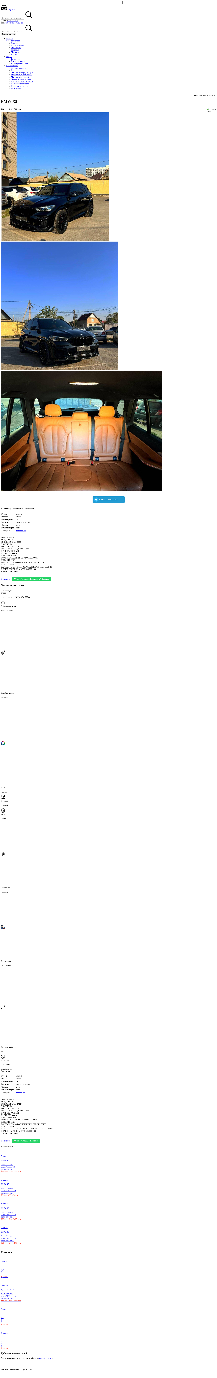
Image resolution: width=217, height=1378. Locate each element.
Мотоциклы (16, 52)
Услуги (9, 57)
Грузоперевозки (18, 61)
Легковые (15, 43)
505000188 (20, 1092)
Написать (34, 1141)
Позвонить (5, 579)
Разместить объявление (109, 2)
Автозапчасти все (18, 68)
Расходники (16, 88)
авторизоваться (45, 1358)
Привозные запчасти (20, 84)
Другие (14, 54)
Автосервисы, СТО (19, 63)
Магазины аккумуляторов (22, 72)
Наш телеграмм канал (108, 499)
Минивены (16, 47)
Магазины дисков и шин (21, 75)
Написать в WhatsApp (39, 579)
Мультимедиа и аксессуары (22, 79)
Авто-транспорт (13, 41)
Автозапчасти (12, 66)
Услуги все (15, 59)
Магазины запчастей (20, 77)
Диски (14, 70)
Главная (9, 38)
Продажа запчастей (19, 86)
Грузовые (15, 50)
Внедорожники (17, 45)
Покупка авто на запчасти (22, 81)
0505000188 (21, 530)
